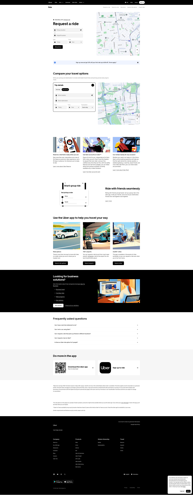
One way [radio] (58, 89)
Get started (58, 305)
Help (131, 2)
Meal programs (60, 296)
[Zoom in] (137, 49)
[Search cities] (126, 235)
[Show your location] (137, 115)
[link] (96, 62)
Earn (60, 2)
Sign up (142, 2)
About (80, 2)
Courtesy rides (60, 293)
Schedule (90, 256)
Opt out (182, 491)
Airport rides (142, 7)
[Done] (92, 85)
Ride (56, 2)
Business (68, 2)
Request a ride (106, 7)
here (184, 486)
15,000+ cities (117, 252)
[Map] (118, 34)
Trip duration (84, 104)
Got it (188, 491)
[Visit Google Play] (58, 481)
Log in (136, 2)
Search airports (89, 263)
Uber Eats (74, 2)
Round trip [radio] (65, 89)
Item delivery (59, 300)
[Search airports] (96, 235)
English (127, 474)
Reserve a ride (115, 7)
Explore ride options (132, 7)
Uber (50, 2)
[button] (81, 30)
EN (127, 2)
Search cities (118, 263)
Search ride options (60, 263)
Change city (66, 19)
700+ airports (87, 252)
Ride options (57, 252)
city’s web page (124, 402)
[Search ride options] (66, 235)
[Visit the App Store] (68, 482)
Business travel (60, 289)
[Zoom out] (137, 52)
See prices (123, 7)
